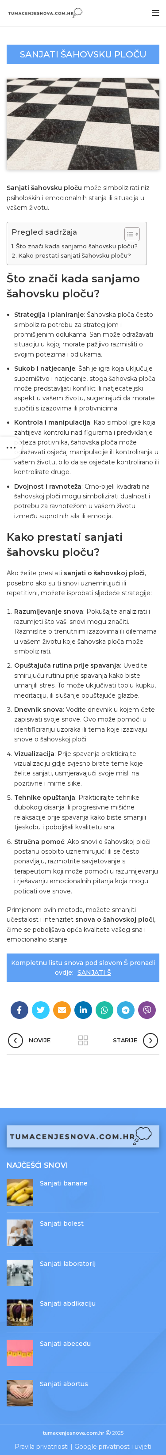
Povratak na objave (83, 1040)
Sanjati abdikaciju (68, 1303)
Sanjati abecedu (65, 1344)
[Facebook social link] (19, 1010)
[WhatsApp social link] (104, 1010)
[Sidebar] (11, 448)
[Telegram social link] (126, 1010)
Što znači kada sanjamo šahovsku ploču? (77, 246)
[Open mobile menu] (155, 13)
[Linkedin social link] (83, 1010)
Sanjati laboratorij (68, 1264)
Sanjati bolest (62, 1223)
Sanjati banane (64, 1183)
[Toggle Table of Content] (128, 234)
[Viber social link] (147, 1010)
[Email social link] (62, 1010)
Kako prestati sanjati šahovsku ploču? (74, 255)
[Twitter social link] (41, 1010)
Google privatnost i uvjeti (112, 1447)
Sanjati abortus (64, 1384)
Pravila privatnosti (42, 1447)
